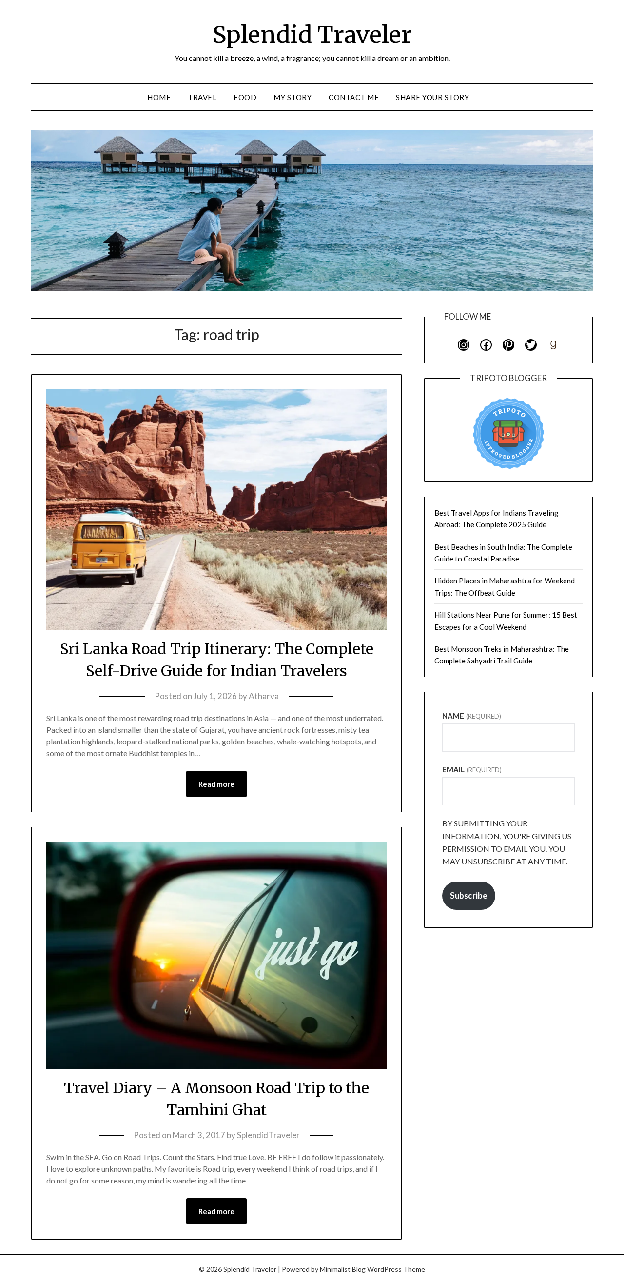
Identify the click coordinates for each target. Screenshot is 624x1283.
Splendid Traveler (312, 34)
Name (471, 715)
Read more (216, 784)
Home (159, 97)
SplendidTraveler (268, 1135)
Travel (202, 97)
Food (245, 97)
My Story (292, 97)
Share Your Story (432, 97)
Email (471, 769)
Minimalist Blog (343, 1269)
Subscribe (469, 895)
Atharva (264, 696)
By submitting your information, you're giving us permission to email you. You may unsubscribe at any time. (506, 842)
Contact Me (354, 97)
